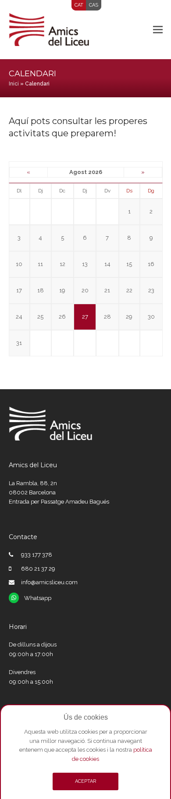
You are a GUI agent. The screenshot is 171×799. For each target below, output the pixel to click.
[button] (158, 29)
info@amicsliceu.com (49, 582)
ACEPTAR (85, 781)
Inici (14, 84)
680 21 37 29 (38, 568)
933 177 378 (36, 554)
